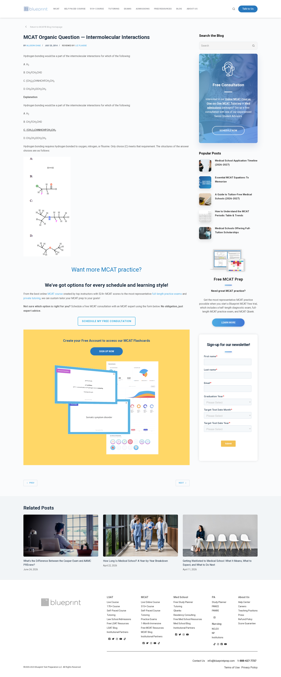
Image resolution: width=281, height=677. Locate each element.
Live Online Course (150, 602)
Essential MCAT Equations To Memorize (232, 179)
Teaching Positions (248, 610)
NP (213, 633)
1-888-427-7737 (246, 660)
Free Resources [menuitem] (163, 8)
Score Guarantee (247, 623)
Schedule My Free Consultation (106, 321)
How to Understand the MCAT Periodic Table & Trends (232, 213)
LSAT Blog (112, 628)
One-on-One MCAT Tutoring (224, 103)
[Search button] (253, 46)
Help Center (244, 602)
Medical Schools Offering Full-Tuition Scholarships (232, 230)
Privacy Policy (249, 667)
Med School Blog (182, 623)
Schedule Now (228, 130)
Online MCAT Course (238, 99)
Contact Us (199, 660)
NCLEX (215, 629)
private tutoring (31, 298)
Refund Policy (245, 619)
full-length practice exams (167, 293)
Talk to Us (248, 8)
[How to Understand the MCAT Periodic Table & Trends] (205, 216)
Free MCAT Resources (152, 628)
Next (181, 483)
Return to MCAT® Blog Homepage (46, 27)
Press (241, 615)
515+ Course (147, 606)
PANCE (215, 606)
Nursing (216, 623)
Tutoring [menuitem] (113, 8)
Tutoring (111, 615)
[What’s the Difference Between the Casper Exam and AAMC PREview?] (60, 536)
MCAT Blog (146, 632)
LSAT (110, 597)
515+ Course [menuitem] (97, 8)
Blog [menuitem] (179, 8)
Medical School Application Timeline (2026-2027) (236, 162)
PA (213, 597)
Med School (181, 597)
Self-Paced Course (116, 610)
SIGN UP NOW (106, 351)
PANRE (215, 610)
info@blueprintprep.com (221, 660)
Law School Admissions (119, 619)
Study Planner (219, 602)
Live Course (113, 602)
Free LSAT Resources (118, 623)
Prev (31, 483)
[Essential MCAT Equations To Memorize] (205, 182)
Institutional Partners (117, 632)
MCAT (144, 597)
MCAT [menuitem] (56, 8)
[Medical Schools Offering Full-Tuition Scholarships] (205, 233)
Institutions (217, 637)
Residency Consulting (184, 615)
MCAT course (55, 293)
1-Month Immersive (151, 623)
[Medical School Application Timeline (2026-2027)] (205, 165)
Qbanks (177, 610)
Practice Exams (149, 619)
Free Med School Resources (188, 619)
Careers (242, 606)
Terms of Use (232, 667)
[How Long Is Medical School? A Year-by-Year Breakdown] (140, 536)
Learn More (228, 322)
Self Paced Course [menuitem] (74, 8)
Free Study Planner (183, 602)
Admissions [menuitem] (142, 8)
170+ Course (113, 606)
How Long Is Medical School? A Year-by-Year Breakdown (135, 560)
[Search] (234, 9)
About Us (243, 597)
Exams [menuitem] (127, 8)
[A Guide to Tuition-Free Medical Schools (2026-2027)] (205, 199)
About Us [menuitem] (192, 8)
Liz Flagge (81, 45)
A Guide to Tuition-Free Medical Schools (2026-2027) (233, 196)
